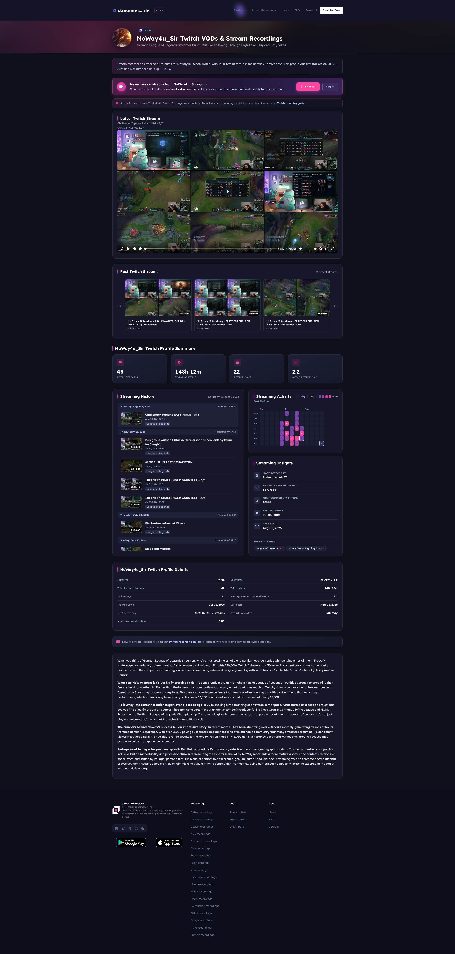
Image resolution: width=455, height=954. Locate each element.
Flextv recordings (201, 898)
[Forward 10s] (140, 249)
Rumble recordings (202, 935)
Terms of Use (238, 812)
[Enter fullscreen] (333, 249)
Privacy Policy (238, 819)
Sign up (309, 86)
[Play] (128, 249)
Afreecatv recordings (204, 841)
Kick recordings (200, 834)
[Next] (334, 306)
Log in (330, 86)
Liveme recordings (202, 884)
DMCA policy (237, 826)
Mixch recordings (201, 891)
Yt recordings (199, 870)
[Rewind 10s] (134, 249)
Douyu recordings (202, 920)
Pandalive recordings (204, 877)
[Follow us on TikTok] (123, 828)
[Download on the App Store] (169, 842)
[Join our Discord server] (117, 828)
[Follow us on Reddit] (142, 828)
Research (312, 10)
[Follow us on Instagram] (136, 828)
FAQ (297, 10)
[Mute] (301, 249)
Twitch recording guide (290, 103)
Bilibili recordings (201, 913)
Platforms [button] (240, 10)
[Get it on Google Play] (131, 842)
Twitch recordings (202, 819)
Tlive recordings (200, 848)
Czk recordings (200, 862)
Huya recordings (201, 927)
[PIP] (327, 249)
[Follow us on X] (130, 828)
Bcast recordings (201, 855)
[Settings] (320, 249)
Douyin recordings (202, 826)
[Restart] (122, 249)
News (285, 10)
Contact (274, 826)
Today (301, 396)
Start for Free (331, 10)
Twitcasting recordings (205, 906)
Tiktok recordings (201, 812)
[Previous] (120, 306)
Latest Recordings (264, 10)
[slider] (210, 249)
